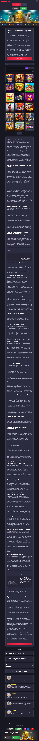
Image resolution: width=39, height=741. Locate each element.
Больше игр (19, 133)
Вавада (22, 620)
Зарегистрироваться (16, 4)
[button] (1, 16)
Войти (24, 4)
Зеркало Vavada (19, 58)
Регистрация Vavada (19, 643)
